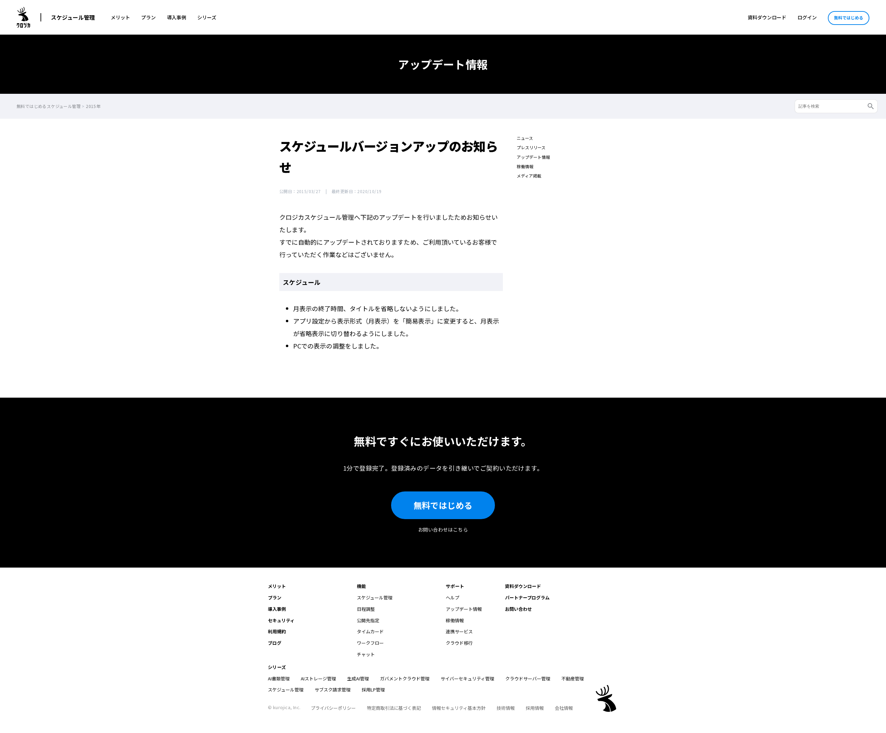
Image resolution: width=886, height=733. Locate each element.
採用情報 (535, 708)
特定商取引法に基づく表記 (394, 708)
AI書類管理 (279, 678)
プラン (148, 17)
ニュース (525, 138)
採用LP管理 (373, 689)
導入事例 (176, 17)
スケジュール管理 (73, 17)
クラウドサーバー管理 (527, 678)
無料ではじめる (848, 17)
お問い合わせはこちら (443, 529)
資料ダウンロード (767, 17)
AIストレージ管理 (318, 678)
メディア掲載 (529, 176)
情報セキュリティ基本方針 (459, 708)
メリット (120, 17)
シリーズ (206, 17)
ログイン (807, 17)
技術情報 (506, 708)
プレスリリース (531, 147)
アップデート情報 (533, 157)
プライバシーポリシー (333, 708)
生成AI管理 (358, 678)
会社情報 (564, 708)
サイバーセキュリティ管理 (467, 678)
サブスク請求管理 (333, 689)
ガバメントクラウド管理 (405, 678)
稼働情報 (525, 166)
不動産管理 (572, 678)
